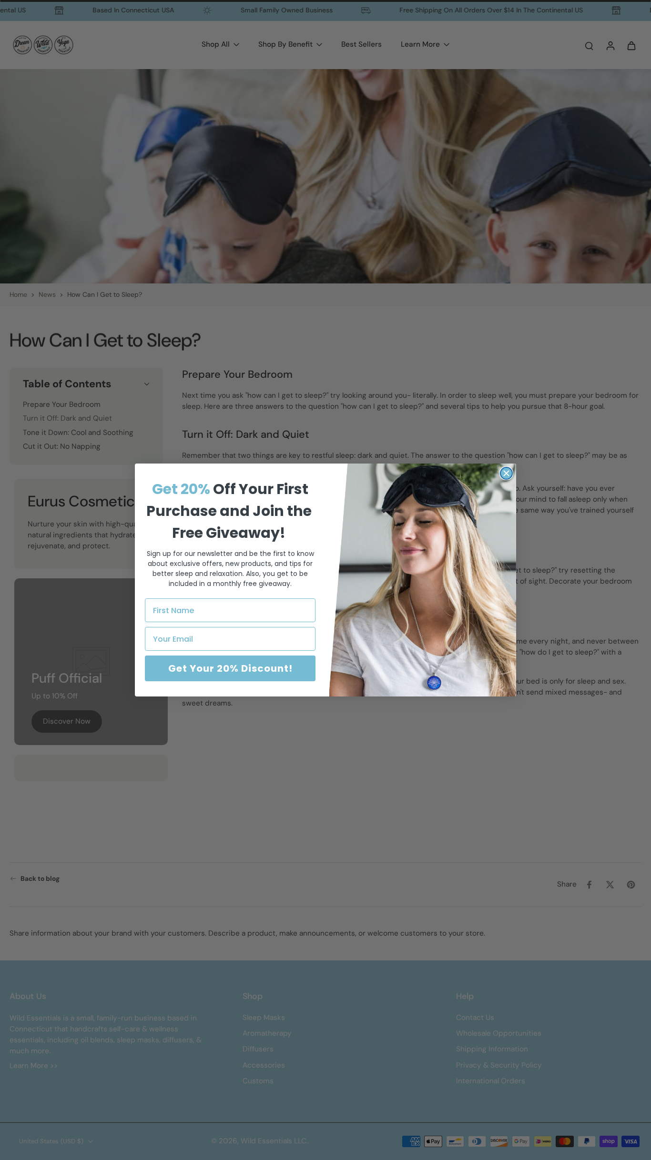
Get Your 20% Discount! (230, 668)
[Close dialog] (506, 473)
